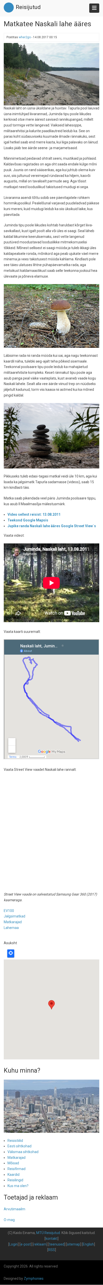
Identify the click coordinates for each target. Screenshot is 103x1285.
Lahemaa (11, 928)
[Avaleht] (9, 7)
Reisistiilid (15, 1141)
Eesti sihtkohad (20, 1146)
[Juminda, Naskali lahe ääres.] (51, 74)
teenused (56, 1244)
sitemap (73, 1244)
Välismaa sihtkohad (23, 1152)
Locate (10, 953)
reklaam (40, 1244)
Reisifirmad (17, 1169)
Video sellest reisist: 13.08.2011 (34, 514)
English (88, 1244)
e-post (25, 1244)
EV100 (9, 911)
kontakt (52, 1239)
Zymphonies (34, 1279)
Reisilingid (15, 1180)
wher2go (25, 37)
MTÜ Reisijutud (48, 1233)
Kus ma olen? (18, 1186)
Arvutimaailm (14, 1209)
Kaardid (14, 1175)
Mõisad (13, 1163)
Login (13, 1244)
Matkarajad (13, 922)
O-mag (9, 1220)
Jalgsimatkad (14, 916)
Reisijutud (28, 7)
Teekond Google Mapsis (28, 520)
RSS (51, 1250)
